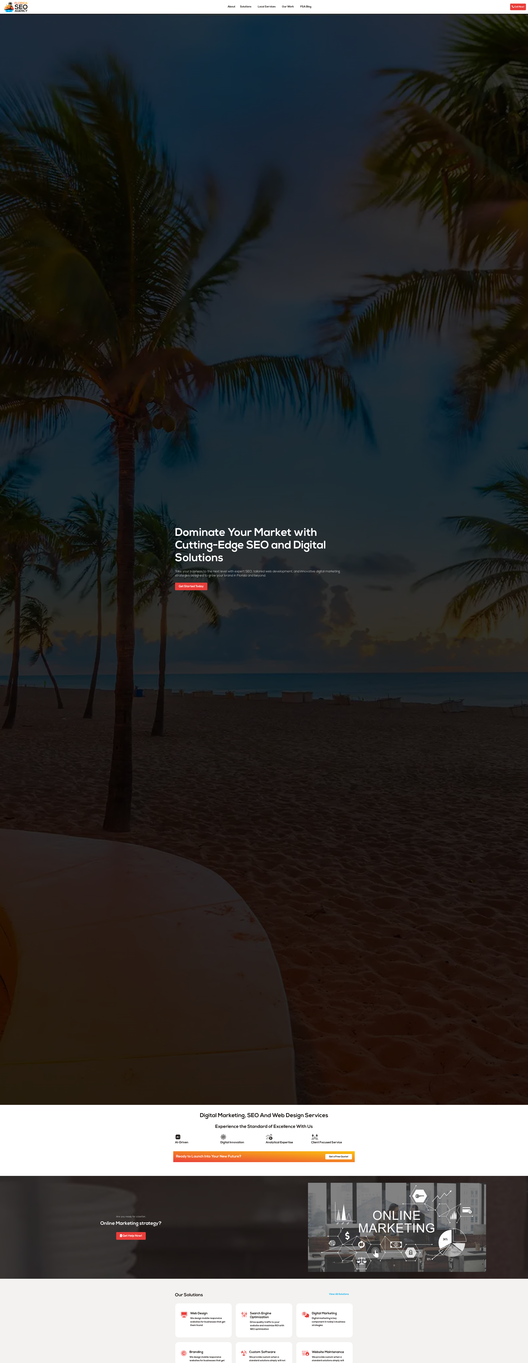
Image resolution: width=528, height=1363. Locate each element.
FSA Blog (305, 7)
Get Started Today (191, 586)
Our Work (288, 7)
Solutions (245, 7)
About (231, 7)
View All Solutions (339, 1294)
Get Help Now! (132, 1235)
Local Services (267, 7)
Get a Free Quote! (338, 1157)
